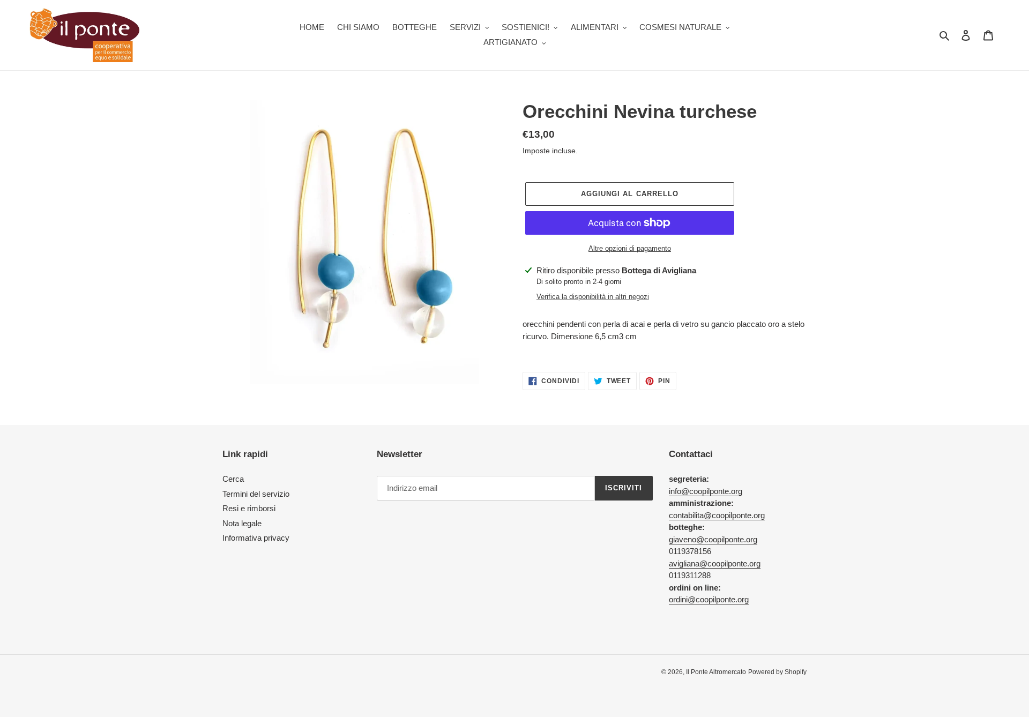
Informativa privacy (255, 537)
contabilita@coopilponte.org (717, 515)
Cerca (233, 478)
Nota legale (242, 523)
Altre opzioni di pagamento (629, 248)
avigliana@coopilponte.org (714, 563)
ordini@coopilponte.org (709, 599)
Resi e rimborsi (248, 508)
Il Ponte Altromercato (716, 672)
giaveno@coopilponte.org (713, 539)
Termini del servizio (255, 493)
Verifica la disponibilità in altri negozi (592, 297)
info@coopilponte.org (705, 491)
